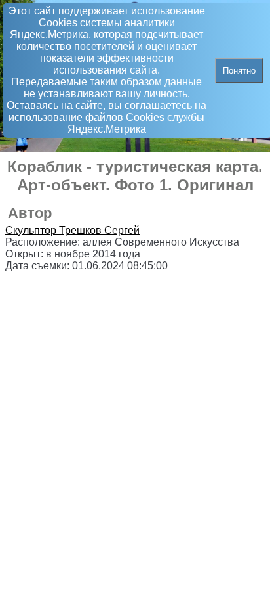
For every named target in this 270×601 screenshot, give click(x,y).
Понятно (239, 71)
